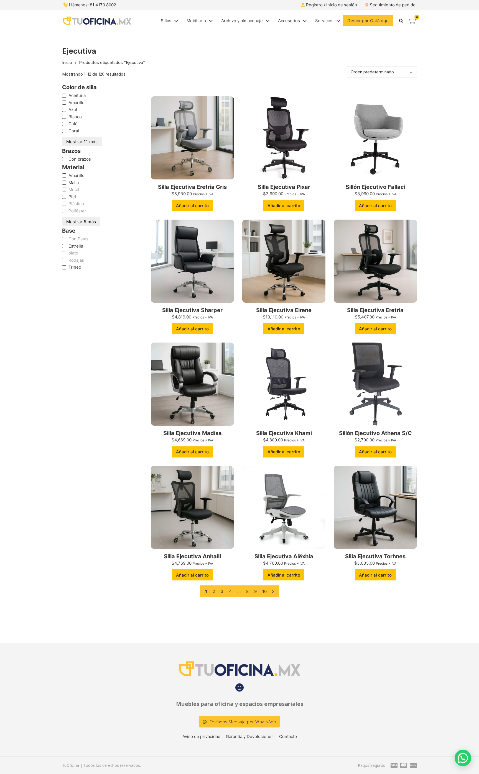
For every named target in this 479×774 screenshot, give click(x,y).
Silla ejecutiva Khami (284, 433)
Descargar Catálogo (368, 20)
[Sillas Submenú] (176, 21)
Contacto (288, 736)
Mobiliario (196, 20)
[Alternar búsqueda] (401, 20)
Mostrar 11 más (82, 141)
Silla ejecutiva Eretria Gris (192, 187)
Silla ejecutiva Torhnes (375, 556)
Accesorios (289, 20)
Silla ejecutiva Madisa (192, 433)
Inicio (67, 62)
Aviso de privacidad (201, 736)
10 (264, 591)
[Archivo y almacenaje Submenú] (268, 21)
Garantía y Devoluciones (250, 736)
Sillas (166, 20)
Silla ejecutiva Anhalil (192, 556)
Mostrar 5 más (81, 221)
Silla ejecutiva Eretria (375, 310)
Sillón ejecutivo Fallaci (375, 187)
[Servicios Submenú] (338, 21)
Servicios (324, 20)
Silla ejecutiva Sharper (192, 310)
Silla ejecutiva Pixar (284, 187)
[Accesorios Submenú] (305, 21)
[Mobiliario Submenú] (211, 21)
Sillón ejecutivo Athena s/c (375, 433)
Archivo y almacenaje (242, 20)
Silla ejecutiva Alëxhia (283, 556)
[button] (192, 205)
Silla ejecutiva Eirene (284, 310)
